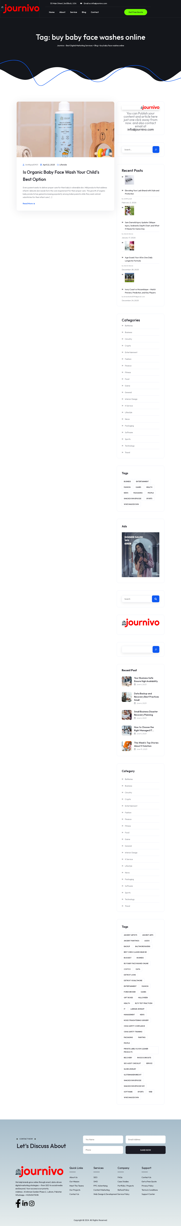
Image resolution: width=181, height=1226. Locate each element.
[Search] (156, 149)
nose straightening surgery (136, 1020)
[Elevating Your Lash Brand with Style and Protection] (128, 180)
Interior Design (131, 399)
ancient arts (147, 935)
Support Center (148, 1194)
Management (129, 1015)
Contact (95, 12)
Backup (127, 946)
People (151, 493)
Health (149, 487)
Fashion (128, 359)
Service (73, 12)
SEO (95, 1177)
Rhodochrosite (144, 1058)
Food (127, 379)
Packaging (129, 425)
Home (52, 12)
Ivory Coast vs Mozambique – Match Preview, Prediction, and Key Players (140, 291)
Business (128, 332)
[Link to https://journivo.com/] (19, 8)
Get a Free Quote (149, 1181)
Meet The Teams (76, 1185)
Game (127, 385)
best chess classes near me (135, 952)
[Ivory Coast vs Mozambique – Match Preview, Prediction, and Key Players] (128, 278)
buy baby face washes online (136, 963)
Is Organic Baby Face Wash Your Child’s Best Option (61, 175)
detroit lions (130, 975)
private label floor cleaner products (136, 1050)
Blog (84, 12)
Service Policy (123, 1194)
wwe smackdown (131, 504)
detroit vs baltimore (133, 980)
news (126, 493)
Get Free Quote (136, 12)
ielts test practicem (143, 1003)
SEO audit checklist (132, 1063)
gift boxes (128, 998)
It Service (129, 405)
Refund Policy (123, 1190)
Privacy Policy (147, 1185)
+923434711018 (32, 1195)
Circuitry (128, 339)
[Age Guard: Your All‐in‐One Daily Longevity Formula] (128, 246)
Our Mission (74, 1181)
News (127, 419)
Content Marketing (101, 1190)
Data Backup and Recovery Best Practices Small (146, 696)
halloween (143, 998)
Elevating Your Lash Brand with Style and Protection (142, 192)
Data (138, 969)
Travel (127, 452)
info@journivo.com (99, 3)
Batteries (129, 325)
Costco (127, 969)
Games (138, 487)
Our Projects (74, 1190)
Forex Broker (130, 992)
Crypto (128, 345)
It (124, 1009)
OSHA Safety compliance (134, 1026)
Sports (128, 439)
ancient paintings (131, 941)
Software (129, 432)
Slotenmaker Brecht (132, 1075)
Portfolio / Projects (126, 1185)
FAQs (120, 1177)
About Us (73, 1177)
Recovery (128, 1058)
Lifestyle (63, 164)
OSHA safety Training (133, 1032)
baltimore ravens (142, 946)
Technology (130, 446)
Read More (28, 203)
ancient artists (130, 935)
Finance (128, 365)
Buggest (128, 958)
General (128, 392)
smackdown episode (132, 499)
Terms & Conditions (150, 1190)
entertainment (142, 481)
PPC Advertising (100, 1185)
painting (142, 1037)
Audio (147, 941)
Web (150, 1092)
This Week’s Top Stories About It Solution (146, 744)
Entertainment (131, 352)
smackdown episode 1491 (134, 1086)
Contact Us (74, 1194)
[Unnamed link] (18, 1203)
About (62, 12)
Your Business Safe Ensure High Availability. (146, 680)
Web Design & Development (105, 1194)
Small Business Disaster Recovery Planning (146, 713)
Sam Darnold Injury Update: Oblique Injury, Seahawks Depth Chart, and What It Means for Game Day (142, 225)
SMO (95, 1181)
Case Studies (123, 1181)
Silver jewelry (130, 1069)
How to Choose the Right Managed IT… (144, 729)
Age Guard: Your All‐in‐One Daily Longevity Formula (138, 259)
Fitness (128, 372)
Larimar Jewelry (137, 1009)
